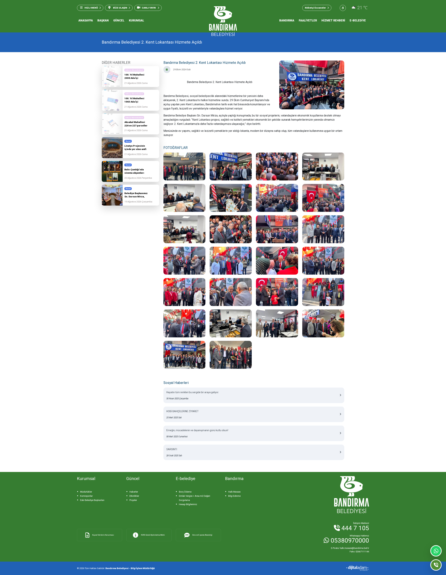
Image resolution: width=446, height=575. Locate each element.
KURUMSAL (136, 20)
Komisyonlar (86, 496)
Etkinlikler (134, 496)
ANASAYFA (85, 20)
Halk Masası (234, 491)
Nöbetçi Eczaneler (315, 7)
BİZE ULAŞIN (120, 7)
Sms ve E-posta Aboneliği (202, 535)
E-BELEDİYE (358, 20)
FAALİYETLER (308, 20)
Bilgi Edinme (234, 496)
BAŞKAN (103, 20)
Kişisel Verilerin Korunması (103, 535)
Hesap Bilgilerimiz (188, 504)
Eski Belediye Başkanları (92, 500)
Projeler (133, 500)
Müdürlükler (86, 491)
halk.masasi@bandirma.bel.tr (350, 548)
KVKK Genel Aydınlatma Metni (153, 535)
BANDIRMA (286, 20)
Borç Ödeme (185, 491)
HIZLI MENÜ (91, 7)
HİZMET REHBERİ (333, 20)
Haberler (133, 491)
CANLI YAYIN (149, 7)
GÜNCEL (118, 20)
